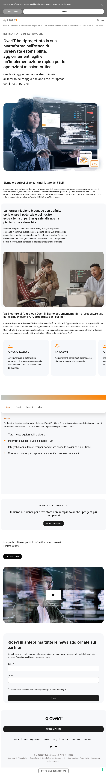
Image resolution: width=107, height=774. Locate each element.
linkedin (51, 747)
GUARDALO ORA (12, 556)
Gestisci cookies (72, 758)
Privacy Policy (23, 758)
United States (13, 12)
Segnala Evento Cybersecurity (52, 758)
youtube (56, 747)
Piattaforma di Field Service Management (25, 26)
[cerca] (97, 20)
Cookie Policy (35, 758)
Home (5, 26)
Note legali (12, 758)
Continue (63, 12)
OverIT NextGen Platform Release (55, 26)
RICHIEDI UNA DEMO (53, 523)
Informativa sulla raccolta (53, 770)
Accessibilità (84, 758)
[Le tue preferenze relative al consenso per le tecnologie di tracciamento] (102, 769)
